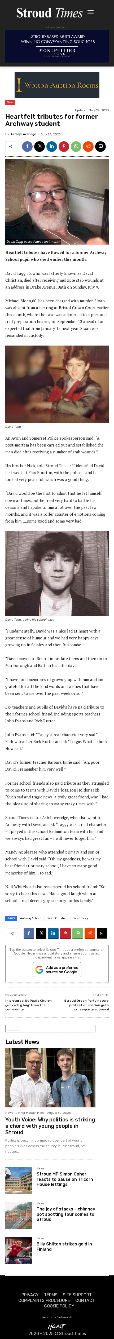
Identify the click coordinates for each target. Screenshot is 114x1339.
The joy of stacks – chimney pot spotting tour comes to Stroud (66, 1214)
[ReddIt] (88, 146)
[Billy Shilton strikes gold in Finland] (18, 1250)
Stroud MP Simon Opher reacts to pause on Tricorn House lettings (65, 1179)
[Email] (100, 146)
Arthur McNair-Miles (30, 1113)
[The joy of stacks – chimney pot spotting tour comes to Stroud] (18, 1215)
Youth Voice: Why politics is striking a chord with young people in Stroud (50, 1125)
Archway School (30, 918)
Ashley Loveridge (23, 134)
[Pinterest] (64, 146)
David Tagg (80, 918)
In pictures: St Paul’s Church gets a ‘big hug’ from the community (28, 1005)
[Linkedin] (51, 146)
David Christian (57, 918)
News (10, 102)
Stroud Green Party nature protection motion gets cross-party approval (86, 1005)
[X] (39, 146)
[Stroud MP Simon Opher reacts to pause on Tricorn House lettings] (18, 1180)
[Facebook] (27, 146)
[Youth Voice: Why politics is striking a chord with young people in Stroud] (50, 1077)
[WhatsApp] (76, 146)
